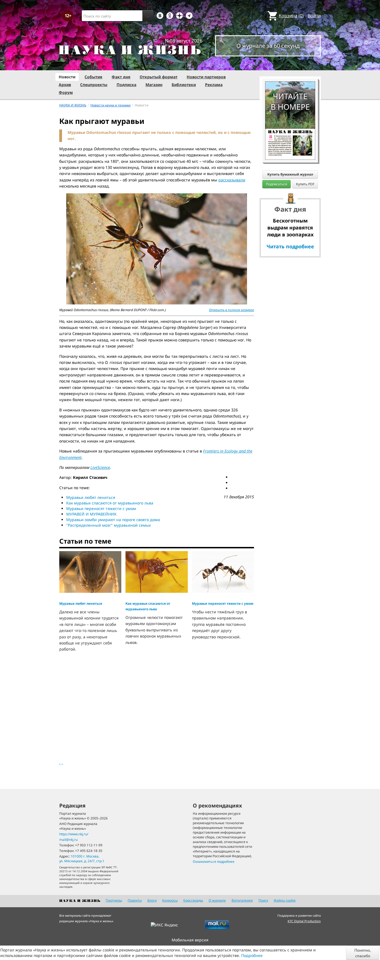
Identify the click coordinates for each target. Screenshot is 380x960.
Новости (67, 76)
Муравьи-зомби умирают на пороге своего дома (113, 519)
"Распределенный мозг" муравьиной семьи (108, 525)
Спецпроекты (93, 84)
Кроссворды (193, 900)
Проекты (135, 900)
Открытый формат (158, 76)
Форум (66, 92)
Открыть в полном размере (231, 310)
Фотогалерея (242, 900)
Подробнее (252, 955)
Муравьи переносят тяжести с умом (101, 508)
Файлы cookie (285, 900)
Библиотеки (184, 84)
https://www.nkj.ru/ (73, 834)
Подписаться (276, 184)
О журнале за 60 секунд (268, 45)
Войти (314, 15)
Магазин (153, 84)
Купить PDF (305, 184)
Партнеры (114, 900)
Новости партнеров (206, 76)
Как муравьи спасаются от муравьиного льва (109, 503)
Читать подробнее (290, 246)
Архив (65, 84)
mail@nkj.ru (68, 839)
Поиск (263, 900)
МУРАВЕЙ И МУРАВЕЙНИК (91, 514)
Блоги (152, 900)
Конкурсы (170, 900)
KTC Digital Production (304, 921)
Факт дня (121, 76)
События (93, 76)
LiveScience (100, 467)
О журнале (217, 900)
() (291, 15)
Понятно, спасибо (362, 952)
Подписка (126, 84)
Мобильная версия (190, 939)
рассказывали (231, 179)
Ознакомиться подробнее (214, 861)
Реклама (214, 84)
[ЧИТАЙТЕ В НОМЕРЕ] (290, 65)
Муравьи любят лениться (90, 497)
